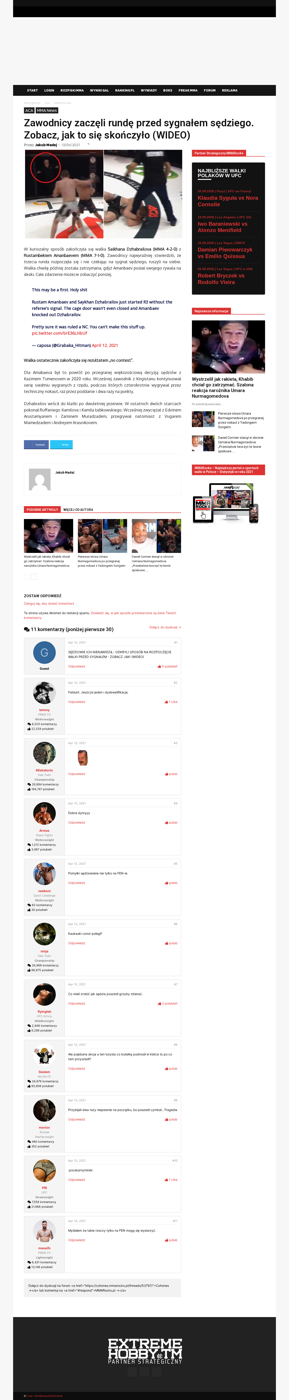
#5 (175, 863)
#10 (174, 1160)
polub (172, 774)
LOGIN (49, 90)
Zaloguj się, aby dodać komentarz (49, 603)
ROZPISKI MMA (72, 90)
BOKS (167, 90)
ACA (47, 102)
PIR (44, 1188)
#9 (175, 1100)
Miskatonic (44, 770)
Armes (44, 830)
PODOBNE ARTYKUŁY (42, 510)
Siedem (44, 1072)
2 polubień (169, 1003)
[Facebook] (247, 3)
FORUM (210, 90)
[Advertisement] (144, 51)
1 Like (172, 702)
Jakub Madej (46, 144)
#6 (175, 924)
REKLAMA (230, 90)
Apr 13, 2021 (77, 642)
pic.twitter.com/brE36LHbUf (59, 333)
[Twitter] (261, 3)
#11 (175, 1221)
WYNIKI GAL (99, 90)
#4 (175, 803)
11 (88, 144)
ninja (44, 951)
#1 (175, 642)
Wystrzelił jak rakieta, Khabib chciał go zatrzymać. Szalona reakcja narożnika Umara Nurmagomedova (47, 561)
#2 (175, 682)
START (32, 90)
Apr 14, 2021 (77, 1221)
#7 (175, 984)
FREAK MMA (188, 90)
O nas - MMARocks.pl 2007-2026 (44, 1396)
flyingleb (44, 1011)
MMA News (47, 110)
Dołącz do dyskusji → (165, 627)
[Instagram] (254, 3)
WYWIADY (149, 90)
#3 (175, 743)
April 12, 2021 (105, 345)
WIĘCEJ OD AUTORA (78, 510)
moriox (44, 1127)
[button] (259, 90)
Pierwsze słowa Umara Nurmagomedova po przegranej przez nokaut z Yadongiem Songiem (101, 561)
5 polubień (169, 666)
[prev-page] (27, 577)
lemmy (44, 710)
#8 (175, 1044)
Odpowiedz (76, 666)
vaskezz (44, 891)
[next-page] (34, 577)
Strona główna (32, 102)
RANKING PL (125, 90)
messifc (44, 1248)
